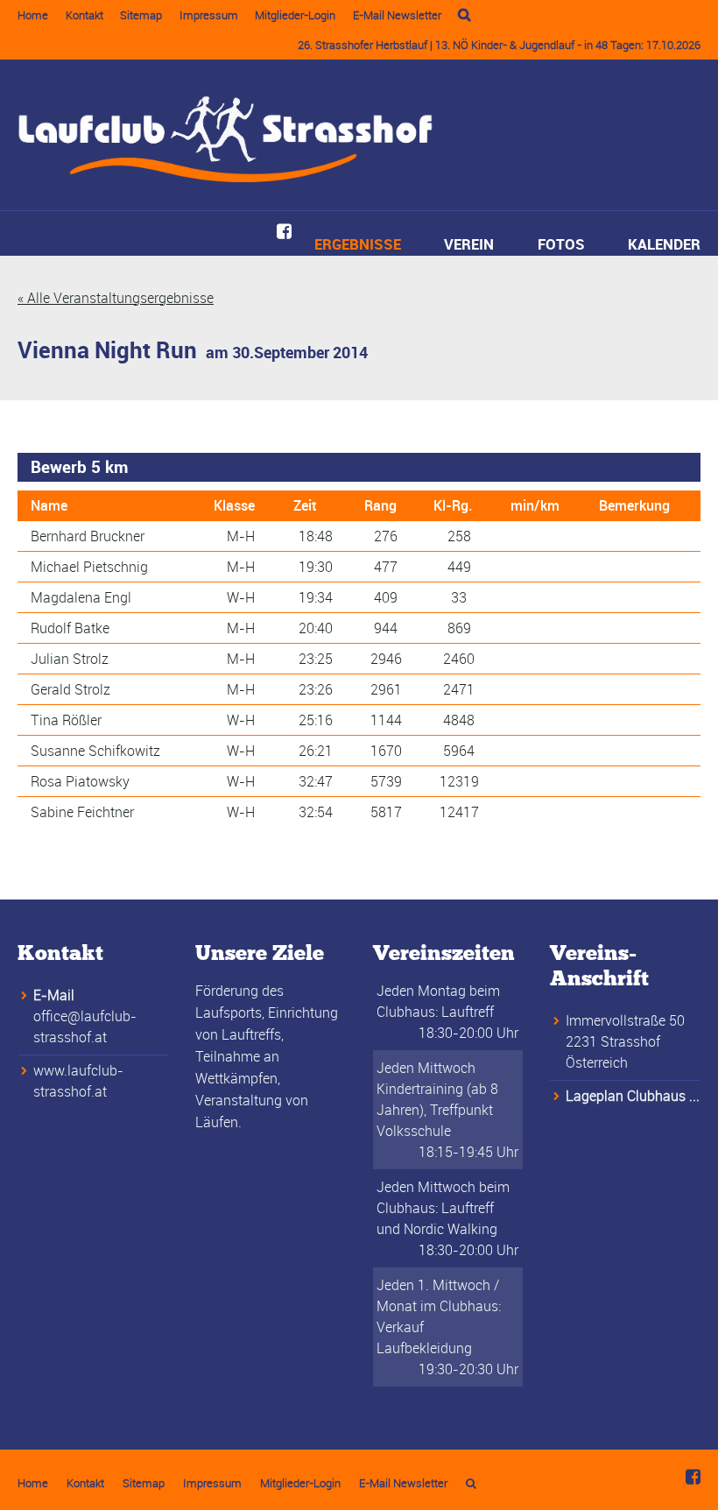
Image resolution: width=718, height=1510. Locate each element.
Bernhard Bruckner (87, 536)
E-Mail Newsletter (397, 15)
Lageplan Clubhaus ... (633, 1095)
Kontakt (84, 15)
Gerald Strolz (70, 689)
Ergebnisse (357, 244)
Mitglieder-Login (295, 15)
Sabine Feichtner (82, 812)
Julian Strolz (70, 658)
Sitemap (141, 15)
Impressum (209, 15)
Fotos (561, 244)
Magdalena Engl (81, 597)
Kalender (664, 244)
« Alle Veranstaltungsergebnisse (116, 297)
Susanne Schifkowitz (95, 750)
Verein (469, 244)
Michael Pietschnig (89, 566)
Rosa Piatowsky (80, 781)
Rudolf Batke (70, 628)
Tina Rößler (66, 720)
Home (33, 15)
